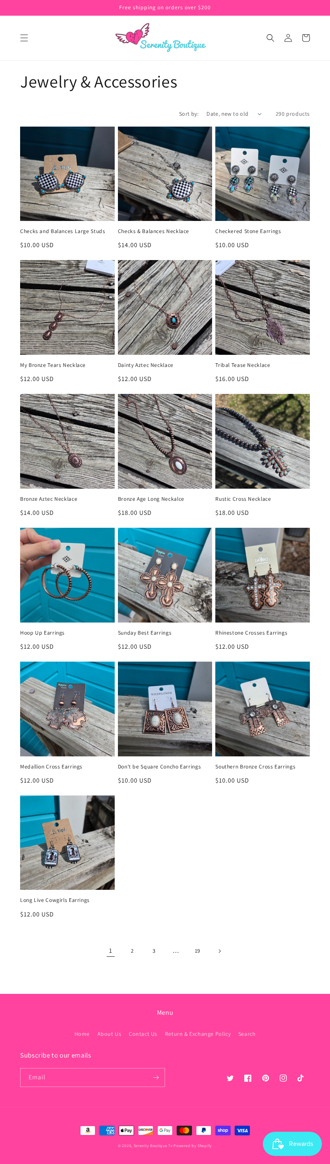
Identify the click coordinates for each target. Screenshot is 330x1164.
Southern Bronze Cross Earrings (255, 766)
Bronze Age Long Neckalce (151, 499)
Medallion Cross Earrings (51, 766)
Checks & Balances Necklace (153, 231)
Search (247, 1033)
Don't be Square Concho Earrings (159, 766)
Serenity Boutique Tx (153, 1145)
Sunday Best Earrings (145, 632)
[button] (24, 38)
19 (197, 950)
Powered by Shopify (192, 1145)
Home (82, 1033)
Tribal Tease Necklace (242, 365)
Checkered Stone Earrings (248, 231)
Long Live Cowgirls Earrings (55, 900)
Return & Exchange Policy (198, 1033)
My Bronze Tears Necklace (53, 365)
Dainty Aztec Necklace (145, 365)
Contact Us (143, 1033)
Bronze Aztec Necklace (48, 499)
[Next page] (219, 951)
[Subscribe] (156, 1077)
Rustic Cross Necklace (243, 499)
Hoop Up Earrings (42, 632)
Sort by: (188, 113)
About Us (109, 1033)
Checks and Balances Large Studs (62, 231)
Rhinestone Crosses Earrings (251, 632)
